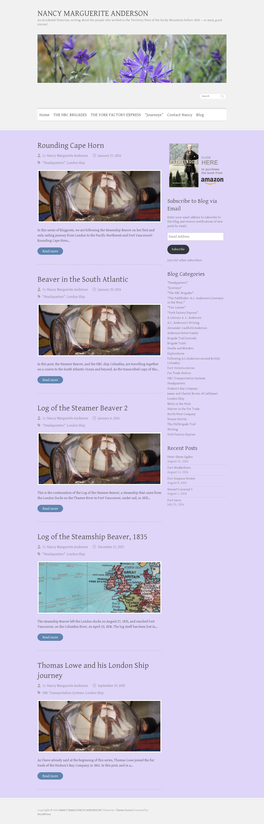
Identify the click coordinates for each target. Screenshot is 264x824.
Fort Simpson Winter (181, 479)
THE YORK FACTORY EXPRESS (116, 115)
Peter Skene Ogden (180, 457)
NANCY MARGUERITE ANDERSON (92, 13)
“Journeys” (154, 115)
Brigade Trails (176, 343)
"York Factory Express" (182, 313)
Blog (200, 115)
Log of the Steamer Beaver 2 (82, 408)
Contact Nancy (179, 115)
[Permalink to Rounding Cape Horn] (99, 196)
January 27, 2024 (109, 156)
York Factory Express (181, 434)
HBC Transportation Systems (63, 693)
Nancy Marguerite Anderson (67, 156)
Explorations (175, 353)
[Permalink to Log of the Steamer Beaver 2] (99, 458)
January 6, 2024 (108, 418)
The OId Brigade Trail (181, 424)
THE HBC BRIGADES (70, 115)
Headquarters (176, 383)
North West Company (181, 414)
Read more (50, 251)
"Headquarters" (54, 163)
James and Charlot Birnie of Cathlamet (192, 394)
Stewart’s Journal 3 (179, 489)
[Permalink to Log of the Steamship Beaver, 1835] (99, 587)
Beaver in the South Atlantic (82, 279)
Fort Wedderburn (179, 468)
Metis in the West (179, 404)
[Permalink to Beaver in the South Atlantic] (99, 330)
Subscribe (178, 249)
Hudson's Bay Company (182, 389)
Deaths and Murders (180, 348)
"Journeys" (174, 288)
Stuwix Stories (177, 419)
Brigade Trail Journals (182, 338)
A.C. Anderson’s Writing (183, 323)
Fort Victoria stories (181, 368)
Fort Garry (174, 500)
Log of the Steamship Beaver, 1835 (92, 536)
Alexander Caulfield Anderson (187, 328)
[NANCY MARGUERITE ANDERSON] (132, 56)
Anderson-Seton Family (182, 333)
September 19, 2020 (111, 686)
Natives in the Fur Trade (183, 409)
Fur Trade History (179, 373)
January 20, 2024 (109, 290)
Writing (172, 429)
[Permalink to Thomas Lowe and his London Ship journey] (99, 726)
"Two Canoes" (176, 307)
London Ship (76, 163)
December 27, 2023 (111, 547)
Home (44, 115)
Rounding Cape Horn (70, 145)
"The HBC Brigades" (180, 293)
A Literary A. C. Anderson (184, 318)
